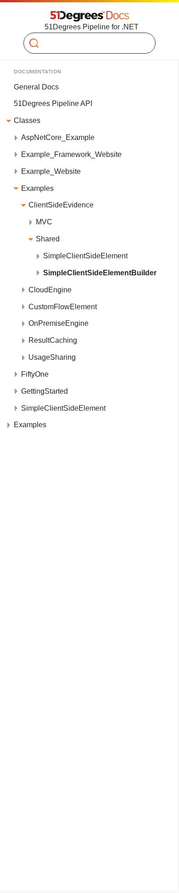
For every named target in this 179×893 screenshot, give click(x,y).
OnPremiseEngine (58, 323)
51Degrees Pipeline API (53, 103)
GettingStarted (44, 391)
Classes (27, 120)
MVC (44, 222)
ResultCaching (52, 340)
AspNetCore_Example (58, 137)
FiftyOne (35, 374)
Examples (37, 188)
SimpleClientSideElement (85, 256)
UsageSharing (52, 357)
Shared (48, 239)
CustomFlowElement (62, 307)
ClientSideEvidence (61, 205)
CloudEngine (50, 290)
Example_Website (51, 171)
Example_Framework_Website (71, 154)
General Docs (36, 87)
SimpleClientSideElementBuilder (100, 273)
